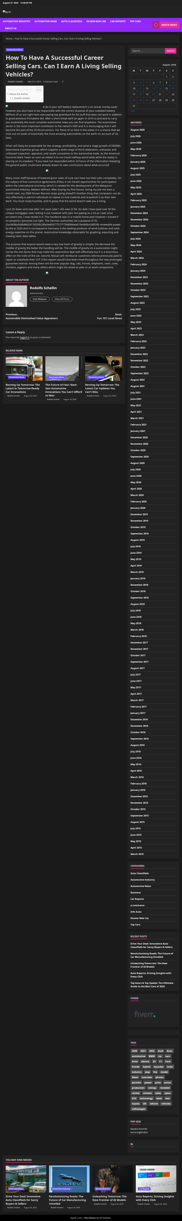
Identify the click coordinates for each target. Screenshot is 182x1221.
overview (147, 1077)
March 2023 (137, 334)
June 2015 (136, 834)
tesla (159, 1098)
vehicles (165, 1103)
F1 (160, 1061)
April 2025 (136, 193)
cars (167, 1056)
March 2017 (137, 700)
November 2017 (139, 649)
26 (147, 100)
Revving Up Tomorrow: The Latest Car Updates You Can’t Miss (102, 388)
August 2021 (138, 386)
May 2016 (136, 764)
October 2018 (138, 591)
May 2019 (136, 559)
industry (137, 1072)
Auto (169, 1050)
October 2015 (138, 809)
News (135, 1077)
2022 (151, 1050)
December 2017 (139, 642)
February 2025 (139, 200)
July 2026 (136, 136)
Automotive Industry (16, 21)
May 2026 (136, 149)
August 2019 (138, 540)
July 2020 (136, 469)
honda (135, 1066)
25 (140, 100)
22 (166, 94)
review (135, 1093)
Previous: (32, 316)
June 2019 (136, 552)
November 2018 (139, 584)
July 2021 (136, 392)
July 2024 (136, 238)
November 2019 (139, 520)
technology (146, 1098)
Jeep (147, 1072)
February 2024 (139, 264)
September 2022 (140, 373)
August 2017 (138, 668)
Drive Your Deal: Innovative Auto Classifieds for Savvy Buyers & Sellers (23, 1200)
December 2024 (139, 213)
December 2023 (139, 277)
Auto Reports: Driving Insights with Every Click (155, 1198)
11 (140, 88)
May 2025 (136, 187)
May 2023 (136, 322)
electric (145, 1061)
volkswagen (139, 1108)
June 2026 (136, 142)
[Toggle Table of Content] (37, 89)
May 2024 (136, 245)
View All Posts (62, 299)
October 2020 (138, 450)
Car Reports (118, 21)
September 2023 (140, 296)
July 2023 (136, 309)
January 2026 (138, 161)
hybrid (146, 1066)
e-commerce (137, 905)
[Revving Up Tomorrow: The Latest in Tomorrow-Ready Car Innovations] (24, 368)
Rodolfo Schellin (15, 81)
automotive (138, 1056)
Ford (167, 1061)
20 (153, 94)
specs (168, 1093)
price (158, 1082)
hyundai (158, 1066)
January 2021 (138, 431)
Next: (109, 316)
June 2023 (136, 315)
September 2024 (140, 232)
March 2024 (137, 258)
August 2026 (138, 129)
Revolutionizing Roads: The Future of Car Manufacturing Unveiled (67, 1200)
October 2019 (138, 527)
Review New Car (96, 21)
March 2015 (137, 854)
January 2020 (138, 508)
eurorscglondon (139, 1132)
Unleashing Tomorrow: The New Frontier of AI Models (109, 1198)
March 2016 (137, 777)
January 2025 (138, 206)
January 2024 (138, 270)
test (167, 1098)
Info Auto (136, 911)
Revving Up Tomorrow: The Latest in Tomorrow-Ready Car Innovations (23, 388)
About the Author (19, 94)
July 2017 (136, 674)
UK (144, 1103)
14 (160, 88)
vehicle (154, 1103)
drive (135, 1061)
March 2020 (137, 495)
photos (160, 1077)
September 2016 (140, 738)
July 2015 (136, 828)
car (160, 1056)
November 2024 (139, 219)
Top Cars (135, 21)
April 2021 (136, 411)
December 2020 (139, 437)
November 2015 (139, 802)
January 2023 (138, 347)
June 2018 (136, 616)
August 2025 (138, 168)
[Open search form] (149, 25)
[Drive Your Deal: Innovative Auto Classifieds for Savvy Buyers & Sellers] (26, 1179)
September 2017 (140, 661)
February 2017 (139, 706)
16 (173, 88)
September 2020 (140, 456)
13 (153, 88)
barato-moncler (139, 1128)
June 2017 (136, 681)
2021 (143, 1050)
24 (134, 100)
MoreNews (90, 1217)
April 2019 (136, 565)
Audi (160, 1050)
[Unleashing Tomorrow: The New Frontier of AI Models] (112, 1179)
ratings (152, 1087)
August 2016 (138, 745)
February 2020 (139, 501)
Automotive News (46, 21)
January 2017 (138, 713)
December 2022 (139, 354)
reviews (147, 1093)
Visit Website (40, 299)
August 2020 (138, 463)
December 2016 (139, 719)
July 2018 (136, 610)
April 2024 (136, 251)
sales (158, 1093)
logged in (25, 337)
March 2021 (137, 418)
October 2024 (138, 225)
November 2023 (139, 283)
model (164, 1072)
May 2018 (136, 623)
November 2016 (139, 725)
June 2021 (136, 399)
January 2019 (138, 578)
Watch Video (169, 24)
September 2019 (140, 533)
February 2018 (139, 636)
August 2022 (138, 379)
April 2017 (136, 693)
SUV (134, 1098)
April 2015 (136, 847)
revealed (165, 1087)
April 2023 (136, 328)
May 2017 (136, 687)
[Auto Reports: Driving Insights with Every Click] (156, 1179)
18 (140, 94)
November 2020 (139, 443)
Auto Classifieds (71, 21)
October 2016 (138, 732)
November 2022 (139, 360)
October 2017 (138, 655)
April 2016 (136, 770)
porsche (136, 1082)
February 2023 (139, 341)
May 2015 (136, 841)
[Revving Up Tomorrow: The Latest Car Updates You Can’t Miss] (103, 368)
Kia (155, 1072)
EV (154, 1061)
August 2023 (138, 302)
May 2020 (136, 482)
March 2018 (137, 629)
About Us (10, 28)
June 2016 (136, 757)
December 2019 (139, 514)
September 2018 (140, 597)
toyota (135, 1103)
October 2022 (138, 366)
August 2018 (138, 604)
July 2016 (136, 751)
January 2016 (138, 790)
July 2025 (136, 174)
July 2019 (136, 546)
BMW (152, 1056)
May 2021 (136, 405)
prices (167, 1082)
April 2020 (136, 488)
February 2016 (139, 783)
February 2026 (139, 155)
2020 (134, 1050)
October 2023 (138, 290)
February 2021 (139, 424)
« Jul (133, 110)
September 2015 (140, 815)
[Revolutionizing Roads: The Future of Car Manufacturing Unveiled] (69, 1179)
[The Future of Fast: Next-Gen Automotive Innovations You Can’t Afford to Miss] (63, 368)
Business (136, 892)
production (138, 1087)
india (170, 1066)
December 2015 (139, 796)
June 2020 (136, 475)
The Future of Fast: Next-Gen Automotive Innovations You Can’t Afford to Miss (63, 390)
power (148, 1082)
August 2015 (138, 822)
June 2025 (136, 181)
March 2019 (137, 572)
